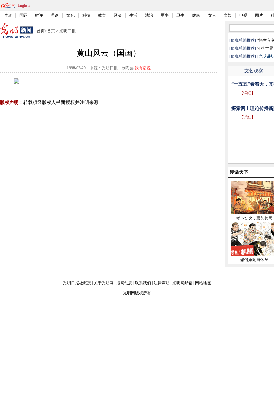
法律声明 (162, 283)
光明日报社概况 (77, 283)
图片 (259, 15)
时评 (39, 15)
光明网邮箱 (182, 283)
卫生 (180, 15)
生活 (133, 15)
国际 (23, 15)
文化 (70, 15)
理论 (55, 15)
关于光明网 (104, 283)
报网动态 (124, 283)
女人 (212, 15)
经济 (118, 15)
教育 (102, 15)
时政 (8, 15)
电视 (243, 15)
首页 (41, 31)
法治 (149, 15)
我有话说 (143, 68)
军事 (165, 15)
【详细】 (247, 93)
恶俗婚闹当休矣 (254, 259)
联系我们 (143, 283)
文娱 (228, 15)
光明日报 (67, 31)
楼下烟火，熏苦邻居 (254, 218)
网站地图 (203, 283)
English (24, 5)
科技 (86, 15)
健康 (196, 15)
